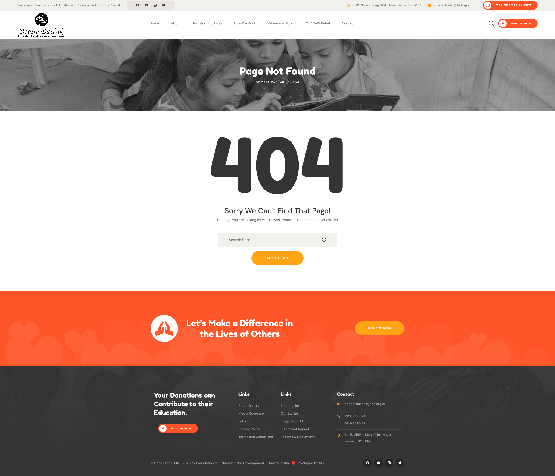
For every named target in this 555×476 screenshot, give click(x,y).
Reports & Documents (298, 437)
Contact (348, 23)
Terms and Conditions (255, 437)
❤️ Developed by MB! (308, 463)
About (176, 23)
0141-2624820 (355, 416)
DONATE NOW (520, 23)
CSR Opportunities (513, 5)
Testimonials (290, 405)
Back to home (277, 258)
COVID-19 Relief (317, 23)
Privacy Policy (249, 429)
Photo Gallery (249, 405)
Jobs (242, 421)
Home (154, 23)
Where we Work (280, 23)
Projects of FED (292, 421)
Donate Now (379, 328)
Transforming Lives (207, 23)
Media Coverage (251, 413)
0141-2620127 (354, 423)
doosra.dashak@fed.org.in (451, 5)
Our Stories (290, 413)
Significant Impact (295, 429)
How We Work (245, 23)
